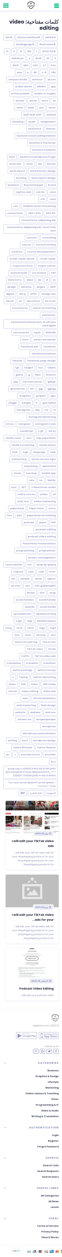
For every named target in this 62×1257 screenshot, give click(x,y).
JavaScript (26, 431)
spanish (30, 606)
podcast (29, 522)
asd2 (31, 107)
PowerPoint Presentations (39, 543)
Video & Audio (50, 1110)
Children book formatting (39, 206)
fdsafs (51, 367)
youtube (50, 754)
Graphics (25, 395)
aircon (51, 79)
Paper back (36, 508)
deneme (26, 287)
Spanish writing (46, 613)
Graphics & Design (47, 1076)
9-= (44, 72)
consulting (49, 237)
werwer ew (24, 719)
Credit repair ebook (22, 258)
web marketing (26, 705)
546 (35, 65)
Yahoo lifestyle (22, 747)
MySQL (51, 480)
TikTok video (35, 649)
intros (10, 424)
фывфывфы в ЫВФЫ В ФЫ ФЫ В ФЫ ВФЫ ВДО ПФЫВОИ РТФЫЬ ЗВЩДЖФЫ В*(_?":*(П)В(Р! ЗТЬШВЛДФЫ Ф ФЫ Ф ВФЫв (31, 772)
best (12, 156)
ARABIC (41, 86)
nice (14, 487)
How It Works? (50, 1237)
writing (12, 740)
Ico (46, 410)
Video (12, 684)
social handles (25, 599)
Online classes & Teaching (42, 1093)
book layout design (43, 178)
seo (27, 585)
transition (49, 663)
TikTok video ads (45, 656)
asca (45, 100)
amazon (37, 79)
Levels (55, 1207)
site (42, 592)
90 (35, 72)
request (18, 571)
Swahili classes (46, 621)
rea (29, 564)
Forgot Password (48, 1146)
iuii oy (52, 431)
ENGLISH (51, 332)
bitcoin (51, 164)
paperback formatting (41, 515)
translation (14, 663)
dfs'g (22, 294)
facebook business (44, 353)
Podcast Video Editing (36, 988)
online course (26, 494)
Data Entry (15, 279)
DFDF (33, 294)
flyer (38, 374)
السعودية (51, 793)
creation (16, 251)
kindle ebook (47, 445)
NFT (23, 487)
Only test (23, 501)
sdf (13, 578)
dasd (30, 279)
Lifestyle (53, 1082)
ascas (33, 100)
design (11, 287)
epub (37, 332)
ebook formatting (44, 308)
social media (48, 606)
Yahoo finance (46, 747)
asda (20, 107)
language (39, 452)
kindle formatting (23, 445)
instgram (24, 424)
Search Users (50, 1176)
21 (7, 51)
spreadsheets (22, 613)
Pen (9, 515)
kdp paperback (46, 438)
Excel (25, 339)
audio (32, 121)
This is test (49, 642)
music (17, 473)
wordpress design (44, 740)
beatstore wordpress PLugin (38, 156)
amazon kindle (17, 79)
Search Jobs (51, 1165)
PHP (53, 522)
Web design (48, 705)
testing (40, 635)
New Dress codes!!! (43, 487)
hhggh (12, 402)
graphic (41, 395)
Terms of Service (48, 1226)
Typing (23, 677)
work (25, 740)
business (13, 185)
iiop (37, 410)
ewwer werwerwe (45, 339)
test (53, 635)
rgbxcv (51, 578)
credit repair (48, 258)
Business (53, 1070)
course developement (41, 251)
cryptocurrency (22, 265)
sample (25, 578)
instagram (23, 410)
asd (41, 107)
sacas (38, 578)
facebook (49, 346)
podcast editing (46, 529)
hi (54, 410)
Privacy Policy (50, 1231)
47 (44, 65)
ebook (10, 301)
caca (52, 192)
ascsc (52, 107)
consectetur (15, 213)
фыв (53, 761)
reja (30, 571)
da (39, 279)
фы (8, 754)
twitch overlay (46, 670)
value (34, 684)
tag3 (53, 628)
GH (32, 388)
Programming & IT (47, 1105)
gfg (15, 381)
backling (17, 121)
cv (54, 279)
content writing (46, 244)
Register (53, 1141)
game (19, 374)
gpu (53, 395)
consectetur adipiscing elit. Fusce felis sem (31, 229)
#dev (8, 37)
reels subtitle (13, 564)
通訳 (22, 793)
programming (25, 550)
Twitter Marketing (44, 677)
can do (40, 192)
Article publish (20, 93)
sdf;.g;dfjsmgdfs (45, 585)
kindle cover (13, 438)
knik (53, 452)
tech (19, 628)
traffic (25, 656)
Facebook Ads (29, 346)
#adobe (50, 37)
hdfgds (26, 402)
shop (52, 592)
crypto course (47, 265)
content (32, 237)
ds (20, 301)
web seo (50, 712)
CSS (53, 272)
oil (54, 494)
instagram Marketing (42, 417)
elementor (49, 315)
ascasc (19, 100)
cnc (15, 206)
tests (28, 635)
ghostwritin (17, 388)
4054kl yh (17, 58)
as (54, 100)
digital (10, 294)
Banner (51, 128)
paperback (17, 508)
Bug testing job (33, 185)
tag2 (19, 621)
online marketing (45, 501)
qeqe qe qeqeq (46, 564)
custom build (18, 272)
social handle (47, 599)
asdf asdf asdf (32, 114)
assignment (48, 121)
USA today (49, 684)
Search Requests (48, 1171)
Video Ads (49, 691)
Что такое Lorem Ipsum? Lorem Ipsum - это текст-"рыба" (32, 784)
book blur (15, 164)
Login (55, 1135)
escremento (21, 332)
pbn (19, 515)
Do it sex (50, 301)
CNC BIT (51, 213)
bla (40, 164)
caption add (23, 192)
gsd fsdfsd (49, 402)
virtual (12, 691)
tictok (52, 649)
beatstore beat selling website (36, 135)
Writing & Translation (45, 1116)
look (15, 452)
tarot (30, 628)
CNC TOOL (34, 213)
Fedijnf (28, 367)
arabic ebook (23, 86)
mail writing (19, 459)
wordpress (49, 726)
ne (40, 480)
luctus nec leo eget (43, 459)
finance (51, 374)
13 (21, 51)
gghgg (51, 388)
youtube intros (30, 754)
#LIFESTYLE (49, 51)
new (31, 480)
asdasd (51, 114)
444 (53, 65)
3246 (38, 58)
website (20, 712)
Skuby (31, 592)
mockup (31, 473)
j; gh (40, 431)
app (53, 86)
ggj (40, 388)
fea (40, 367)
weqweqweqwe (46, 719)
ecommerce (20, 308)
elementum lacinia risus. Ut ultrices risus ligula (33, 323)
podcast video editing (42, 536)
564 (25, 65)
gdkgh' (51, 381)
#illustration (47, 44)
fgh (17, 367)
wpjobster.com (41, 1025)
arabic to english (45, 93)
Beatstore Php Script (42, 142)
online (44, 494)
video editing (30, 691)
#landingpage (25, 44)
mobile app (48, 473)
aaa (19, 72)
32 (47, 58)
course (26, 244)
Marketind (49, 466)
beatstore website (44, 149)
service (15, 585)
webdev (35, 712)
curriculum (39, 272)
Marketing (52, 1087)
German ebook (32, 381)
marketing (31, 466)
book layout (17, 171)
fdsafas (17, 360)
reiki (41, 571)
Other (55, 1099)
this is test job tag (26, 642)
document (33, 301)
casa (53, 199)
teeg (8, 628)
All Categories (50, 1195)
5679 (16, 65)
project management (42, 557)
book (29, 164)
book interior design (43, 171)
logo (25, 452)
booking (21, 178)
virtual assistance (44, 698)
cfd (42, 199)
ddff (53, 287)
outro (52, 508)
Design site (49, 294)
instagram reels (45, 424)
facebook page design (41, 360)
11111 (29, 51)
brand (52, 185)
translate (32, 663)
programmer (47, 550)
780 (53, 72)
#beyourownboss (28, 37)
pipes (42, 522)
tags (42, 628)
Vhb (23, 684)
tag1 (29, 621)
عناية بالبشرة (36, 793)
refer (52, 571)
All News (53, 1201)
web (25, 698)
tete (17, 635)
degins (41, 287)
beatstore (34, 128)
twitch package (22, 670)
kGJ (28, 438)
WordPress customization (39, 733)
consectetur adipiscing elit (38, 220)
